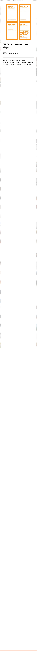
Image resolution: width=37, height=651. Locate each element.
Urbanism (12, 64)
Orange (17, 62)
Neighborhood (24, 60)
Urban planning (18, 64)
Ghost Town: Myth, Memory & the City (10, 53)
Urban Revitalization (27, 64)
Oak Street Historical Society (15, 45)
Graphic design (11, 60)
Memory (18, 60)
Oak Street (12, 62)
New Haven (5, 62)
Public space (23, 62)
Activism (5, 60)
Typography (5, 64)
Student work (30, 62)
